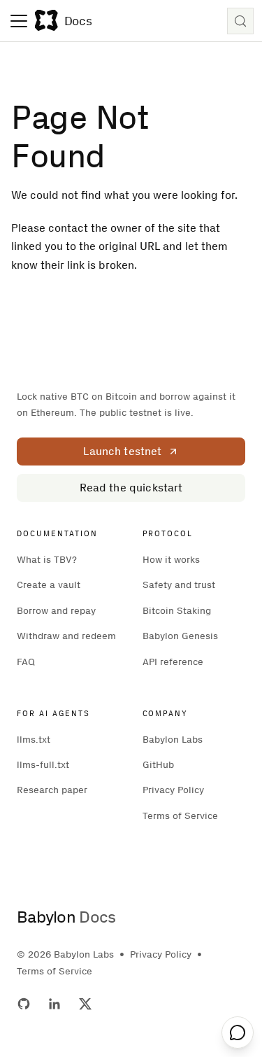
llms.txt (33, 740)
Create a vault (48, 585)
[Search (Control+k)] (240, 21)
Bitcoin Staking (177, 611)
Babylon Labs (173, 740)
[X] (85, 1004)
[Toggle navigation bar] (18, 20)
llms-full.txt (43, 765)
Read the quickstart (131, 487)
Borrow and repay (56, 611)
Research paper (52, 790)
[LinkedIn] (54, 1004)
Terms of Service (180, 816)
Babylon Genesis (180, 636)
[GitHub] (24, 1004)
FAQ (26, 662)
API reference (173, 662)
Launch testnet (122, 451)
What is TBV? (47, 560)
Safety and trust (179, 585)
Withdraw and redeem (66, 636)
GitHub (158, 765)
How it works (171, 560)
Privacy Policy (173, 790)
